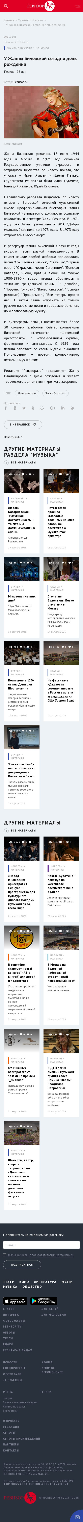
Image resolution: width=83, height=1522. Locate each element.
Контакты (11, 1450)
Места (8, 1392)
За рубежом (12, 1380)
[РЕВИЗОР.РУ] (41, 6)
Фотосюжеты (14, 1321)
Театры (7, 1398)
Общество (32, 1287)
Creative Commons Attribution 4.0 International (39, 1482)
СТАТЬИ (55, 498)
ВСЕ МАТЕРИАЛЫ (23, 462)
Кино (24, 1282)
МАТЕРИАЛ (42, 48)
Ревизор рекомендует (52, 1370)
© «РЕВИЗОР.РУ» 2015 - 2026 (59, 1497)
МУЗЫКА (12, 48)
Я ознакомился (18, 1255)
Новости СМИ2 (13, 437)
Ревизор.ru (21, 82)
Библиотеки (10, 1411)
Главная (9, 20)
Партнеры (11, 1444)
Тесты (8, 1338)
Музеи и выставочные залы (19, 1402)
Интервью (11, 1314)
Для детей (50, 1309)
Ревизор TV (12, 1326)
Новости (37, 20)
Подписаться (22, 1264)
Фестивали (12, 1374)
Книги (47, 1392)
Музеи (67, 1282)
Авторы (9, 1432)
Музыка (23, 20)
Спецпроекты (14, 1368)
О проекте (11, 1421)
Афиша (47, 1362)
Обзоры (9, 1332)
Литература (45, 1282)
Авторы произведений (19, 1438)
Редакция (11, 1427)
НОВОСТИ (26, 48)
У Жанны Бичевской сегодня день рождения (35, 25)
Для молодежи (54, 1314)
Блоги (8, 1344)
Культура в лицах (17, 1350)
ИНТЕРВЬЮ (17, 498)
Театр (8, 1282)
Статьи (9, 1309)
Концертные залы (14, 1406)
